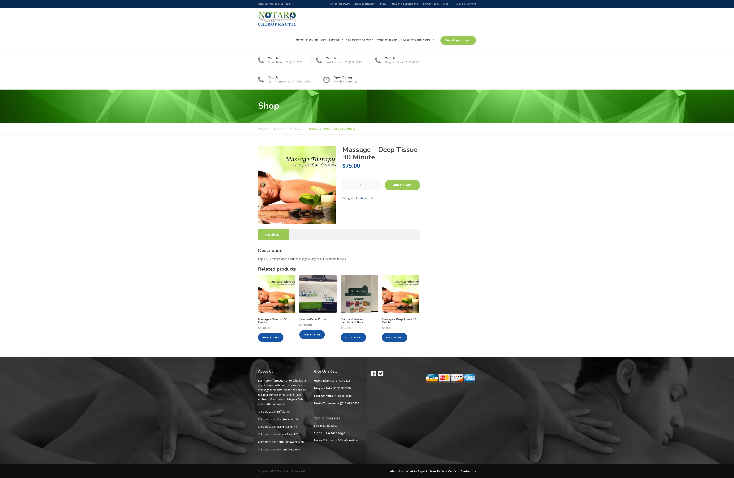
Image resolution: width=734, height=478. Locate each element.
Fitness (382, 3)
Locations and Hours (416, 40)
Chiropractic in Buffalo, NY (274, 411)
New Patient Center (358, 40)
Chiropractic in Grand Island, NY (277, 426)
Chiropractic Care (340, 3)
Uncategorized (364, 198)
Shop (446, 3)
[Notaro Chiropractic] (277, 19)
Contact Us (468, 471)
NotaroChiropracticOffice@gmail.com (337, 440)
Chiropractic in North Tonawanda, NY (281, 442)
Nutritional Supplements (405, 3)
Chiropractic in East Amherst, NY (278, 419)
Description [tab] (273, 234)
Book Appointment (458, 40)
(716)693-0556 (350, 403)
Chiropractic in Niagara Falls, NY (278, 434)
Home (300, 40)
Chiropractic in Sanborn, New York (279, 449)
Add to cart (402, 185)
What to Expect (387, 40)
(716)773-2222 (341, 380)
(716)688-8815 (343, 395)
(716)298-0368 (342, 388)
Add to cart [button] (270, 337)
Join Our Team (430, 3)
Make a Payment (466, 3)
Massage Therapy (364, 3)
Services (334, 40)
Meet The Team (316, 40)
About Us (396, 471)
